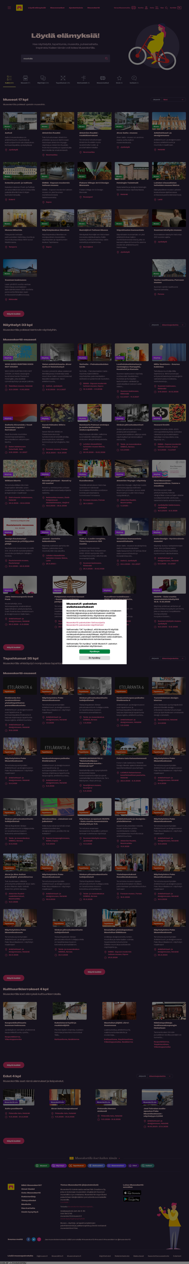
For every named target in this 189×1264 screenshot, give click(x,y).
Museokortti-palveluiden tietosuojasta (85, 622)
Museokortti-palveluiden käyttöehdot (85, 625)
